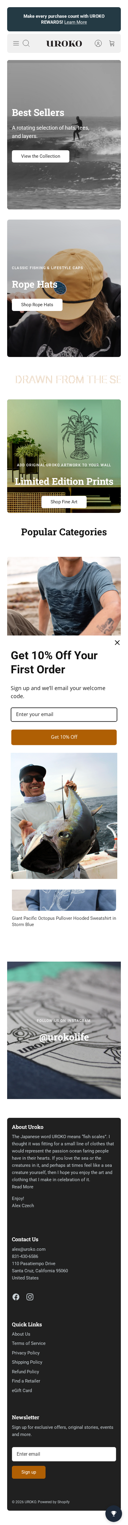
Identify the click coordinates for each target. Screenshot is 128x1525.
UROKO (30, 1502)
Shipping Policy (27, 1362)
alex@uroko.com (29, 1249)
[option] (64, 625)
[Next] (112, 19)
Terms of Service (29, 1343)
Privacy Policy (26, 1353)
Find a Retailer (26, 1381)
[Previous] (15, 19)
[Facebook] (16, 1296)
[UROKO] (64, 43)
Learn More (75, 22)
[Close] (117, 642)
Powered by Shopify (54, 1502)
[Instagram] (30, 1296)
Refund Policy (25, 1371)
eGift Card (22, 1390)
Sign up (28, 1472)
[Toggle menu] (16, 43)
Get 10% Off (64, 737)
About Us (21, 1334)
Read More (22, 1187)
